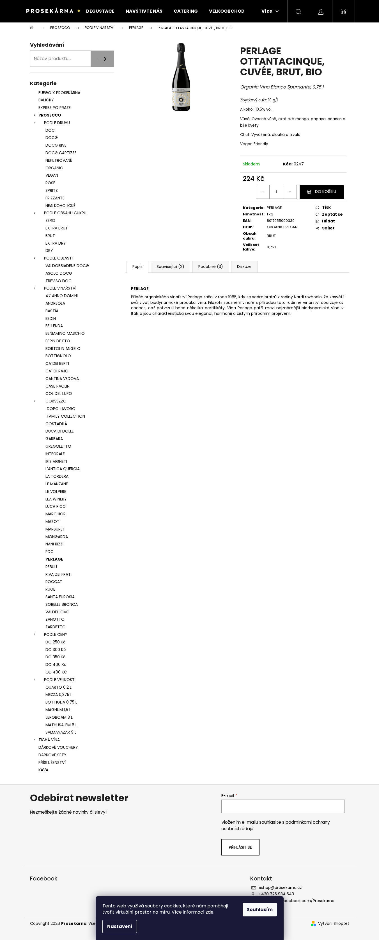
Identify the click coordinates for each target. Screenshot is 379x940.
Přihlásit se (240, 847)
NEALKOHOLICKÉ (60, 205)
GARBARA (54, 438)
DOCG (51, 137)
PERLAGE (54, 559)
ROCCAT (53, 581)
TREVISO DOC (58, 281)
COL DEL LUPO (58, 393)
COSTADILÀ (56, 424)
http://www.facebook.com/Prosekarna (296, 900)
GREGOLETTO (58, 446)
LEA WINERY (56, 499)
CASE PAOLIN (57, 386)
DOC (50, 130)
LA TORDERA (56, 476)
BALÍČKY (46, 100)
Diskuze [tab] (244, 266)
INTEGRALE (55, 454)
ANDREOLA (55, 303)
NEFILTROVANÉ (58, 160)
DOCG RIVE (55, 145)
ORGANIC (54, 168)
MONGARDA (56, 537)
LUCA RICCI (55, 506)
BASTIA (51, 311)
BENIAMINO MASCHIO (65, 333)
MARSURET (55, 529)
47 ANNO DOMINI (61, 296)
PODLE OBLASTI (58, 258)
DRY (49, 250)
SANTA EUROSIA (60, 597)
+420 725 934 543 (276, 894)
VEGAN (51, 175)
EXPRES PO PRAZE (54, 107)
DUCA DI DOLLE (59, 431)
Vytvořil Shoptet (333, 923)
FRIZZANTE (55, 198)
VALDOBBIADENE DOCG (67, 265)
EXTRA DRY (55, 243)
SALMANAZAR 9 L (60, 732)
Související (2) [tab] (170, 266)
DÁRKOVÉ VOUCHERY (58, 747)
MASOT (52, 521)
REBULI (51, 567)
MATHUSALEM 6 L (61, 725)
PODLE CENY (55, 634)
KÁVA (43, 770)
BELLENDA (54, 326)
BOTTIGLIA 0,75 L (61, 702)
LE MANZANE (56, 484)
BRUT (50, 235)
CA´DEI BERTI (57, 363)
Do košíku (325, 191)
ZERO (50, 220)
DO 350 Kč (55, 657)
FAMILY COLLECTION (66, 416)
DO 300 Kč (55, 649)
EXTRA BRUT (56, 228)
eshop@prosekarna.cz (280, 887)
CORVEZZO (55, 401)
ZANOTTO (55, 619)
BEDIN (50, 318)
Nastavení (119, 926)
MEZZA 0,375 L (58, 694)
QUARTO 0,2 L (58, 687)
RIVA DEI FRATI (58, 574)
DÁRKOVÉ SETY (52, 755)
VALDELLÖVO (57, 612)
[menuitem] (100, 11)
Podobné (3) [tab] (210, 266)
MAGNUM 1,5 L (58, 710)
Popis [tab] (137, 266)
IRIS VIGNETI (56, 461)
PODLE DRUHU (57, 123)
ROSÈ (50, 183)
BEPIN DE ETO (57, 341)
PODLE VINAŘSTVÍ (60, 288)
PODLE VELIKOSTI (59, 679)
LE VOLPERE (55, 491)
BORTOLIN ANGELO (63, 348)
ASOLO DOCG (58, 273)
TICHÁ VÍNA (49, 740)
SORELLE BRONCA (61, 604)
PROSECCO (49, 115)
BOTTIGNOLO (58, 356)
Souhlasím (260, 909)
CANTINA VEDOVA (62, 378)
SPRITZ (51, 190)
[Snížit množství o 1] (263, 192)
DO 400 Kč (55, 664)
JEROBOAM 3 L (59, 717)
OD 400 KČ (56, 672)
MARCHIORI (55, 514)
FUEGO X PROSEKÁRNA (59, 92)
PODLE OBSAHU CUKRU (65, 213)
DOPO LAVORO (61, 408)
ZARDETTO (55, 627)
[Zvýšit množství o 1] (290, 192)
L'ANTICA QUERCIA (62, 469)
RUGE (50, 589)
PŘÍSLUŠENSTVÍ (52, 762)
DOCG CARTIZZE (61, 153)
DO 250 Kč (55, 642)
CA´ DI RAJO (56, 371)
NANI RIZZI (54, 544)
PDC (49, 551)
